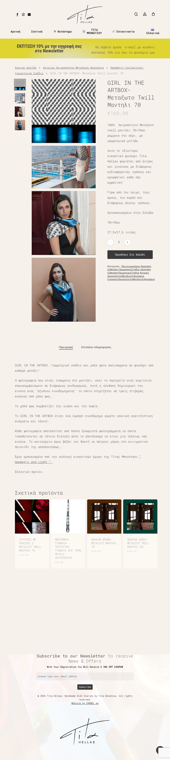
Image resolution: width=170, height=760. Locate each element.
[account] (145, 14)
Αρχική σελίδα (25, 67)
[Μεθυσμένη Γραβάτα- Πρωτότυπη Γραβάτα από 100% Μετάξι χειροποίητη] (68, 516)
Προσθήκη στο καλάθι (130, 254)
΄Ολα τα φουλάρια (130, 266)
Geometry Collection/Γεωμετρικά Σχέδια (129, 271)
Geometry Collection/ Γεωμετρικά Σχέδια (129, 268)
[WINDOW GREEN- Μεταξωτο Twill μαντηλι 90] (140, 516)
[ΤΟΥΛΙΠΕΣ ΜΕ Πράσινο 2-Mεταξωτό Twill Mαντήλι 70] (32, 516)
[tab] (66, 347)
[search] (136, 14)
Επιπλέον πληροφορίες (96, 347)
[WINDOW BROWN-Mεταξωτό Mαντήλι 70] (104, 516)
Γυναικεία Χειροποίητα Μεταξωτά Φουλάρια (131, 279)
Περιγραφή (66, 347)
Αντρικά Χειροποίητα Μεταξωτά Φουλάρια (73, 67)
